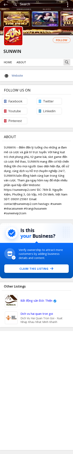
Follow (61, 40)
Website (17, 75)
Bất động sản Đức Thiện (36, 300)
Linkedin (49, 111)
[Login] (67, 5)
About (21, 62)
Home (8, 62)
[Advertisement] (36, 390)
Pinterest (15, 121)
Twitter (48, 101)
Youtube (14, 111)
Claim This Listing (33, 268)
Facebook (15, 101)
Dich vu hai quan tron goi (36, 314)
